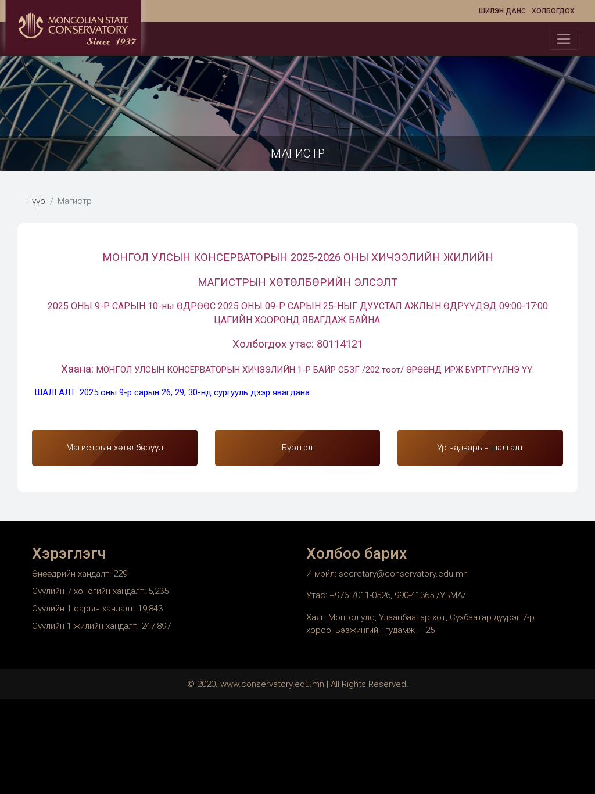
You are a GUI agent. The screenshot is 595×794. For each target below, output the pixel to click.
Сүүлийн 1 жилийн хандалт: (86, 626)
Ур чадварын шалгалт (480, 447)
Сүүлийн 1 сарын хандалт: (85, 608)
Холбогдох (553, 11)
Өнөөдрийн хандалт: (72, 573)
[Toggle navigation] (564, 39)
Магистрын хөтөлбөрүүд (114, 447)
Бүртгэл (297, 447)
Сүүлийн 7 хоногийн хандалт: (90, 591)
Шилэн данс (502, 11)
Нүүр (35, 201)
